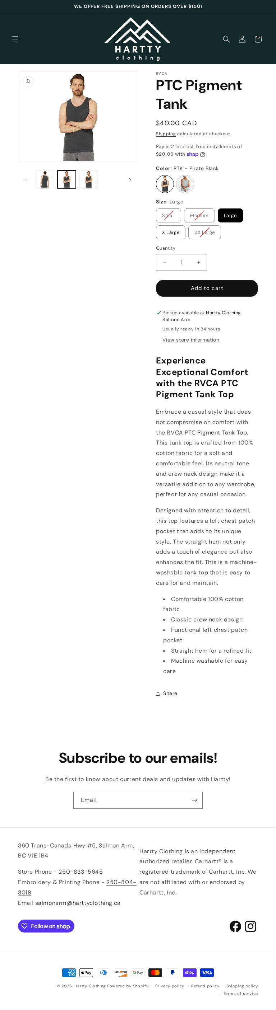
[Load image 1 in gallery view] (67, 179)
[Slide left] (26, 180)
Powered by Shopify (128, 985)
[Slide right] (130, 180)
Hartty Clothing (90, 985)
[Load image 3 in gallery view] (88, 179)
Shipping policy (242, 985)
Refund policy (205, 985)
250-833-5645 (81, 871)
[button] (15, 39)
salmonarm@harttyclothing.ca (78, 903)
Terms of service (241, 993)
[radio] (165, 184)
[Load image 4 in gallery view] (45, 179)
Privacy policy (169, 985)
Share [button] (170, 693)
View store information (190, 340)
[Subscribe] (194, 800)
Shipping (166, 134)
